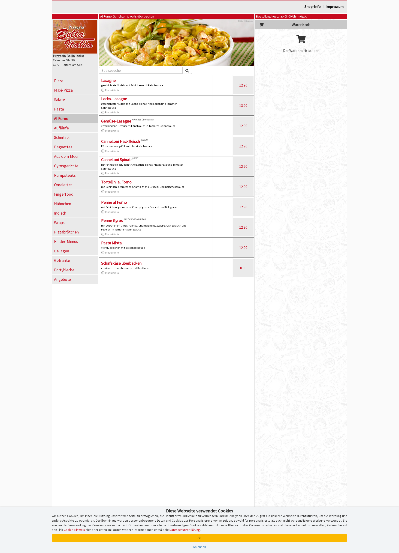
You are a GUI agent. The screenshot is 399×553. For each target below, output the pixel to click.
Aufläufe (61, 128)
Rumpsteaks (65, 175)
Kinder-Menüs (66, 241)
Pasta (59, 109)
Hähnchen (62, 203)
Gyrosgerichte (66, 165)
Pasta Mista (111, 242)
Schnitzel (62, 137)
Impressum (335, 6)
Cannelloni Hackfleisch (120, 141)
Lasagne (108, 80)
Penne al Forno (114, 202)
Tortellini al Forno (116, 182)
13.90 (243, 105)
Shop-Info (313, 6)
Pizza (58, 80)
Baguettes (63, 146)
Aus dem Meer (66, 156)
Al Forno (61, 118)
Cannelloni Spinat (116, 159)
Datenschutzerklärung (184, 530)
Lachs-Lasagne (114, 98)
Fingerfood (63, 194)
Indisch (60, 213)
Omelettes (63, 184)
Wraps (59, 222)
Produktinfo (112, 90)
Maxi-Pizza (63, 90)
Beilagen (61, 251)
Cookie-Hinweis (74, 530)
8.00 (243, 268)
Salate (59, 99)
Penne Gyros (112, 220)
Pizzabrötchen (66, 232)
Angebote (62, 279)
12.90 (243, 85)
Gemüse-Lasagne (116, 121)
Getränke (62, 260)
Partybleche (64, 269)
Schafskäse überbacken (121, 263)
